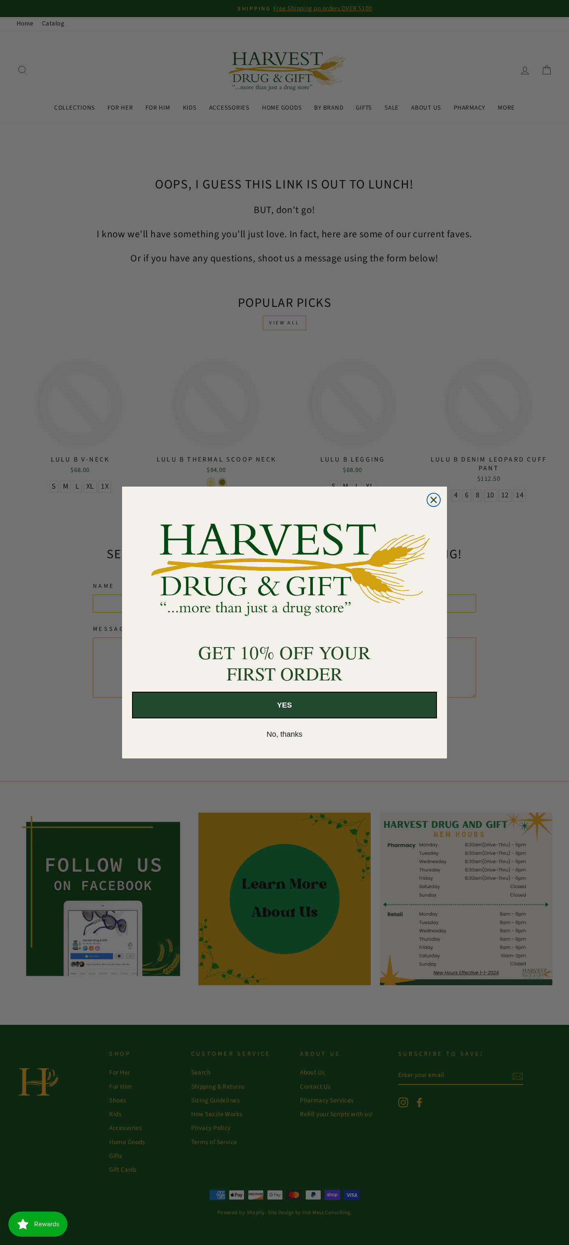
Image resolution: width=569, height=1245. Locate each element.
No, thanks (284, 734)
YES (284, 705)
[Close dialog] (433, 500)
